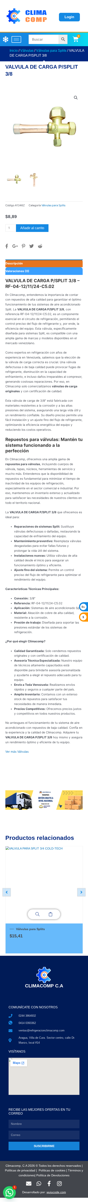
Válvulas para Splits (51, 50)
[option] (44, 900)
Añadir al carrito (32, 228)
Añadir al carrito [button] (50, 914)
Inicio (14, 50)
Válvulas (27, 50)
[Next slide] (81, 892)
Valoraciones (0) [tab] (17, 271)
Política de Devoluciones (52, 1175)
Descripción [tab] (14, 263)
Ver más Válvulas (17, 751)
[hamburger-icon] (16, 39)
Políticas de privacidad (20, 1170)
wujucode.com (56, 1192)
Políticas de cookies (52, 1170)
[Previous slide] (6, 892)
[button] (76, 98)
